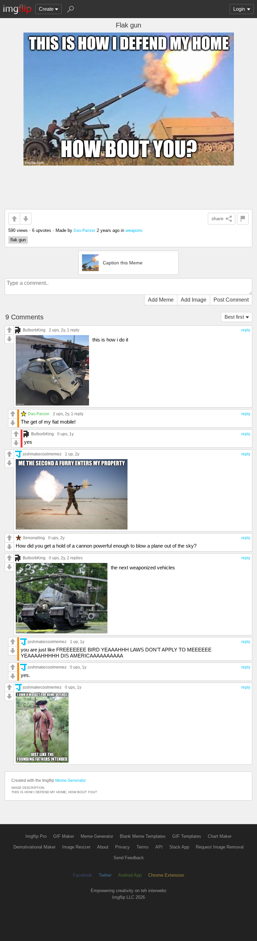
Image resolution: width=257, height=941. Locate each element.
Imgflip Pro (36, 836)
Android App (130, 875)
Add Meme (161, 300)
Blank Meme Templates (143, 836)
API (159, 847)
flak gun (18, 239)
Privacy (122, 847)
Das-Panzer (84, 230)
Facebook (82, 875)
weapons (134, 230)
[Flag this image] (243, 219)
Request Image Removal (220, 847)
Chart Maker (220, 836)
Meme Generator (70, 780)
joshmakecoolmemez (42, 454)
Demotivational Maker (34, 847)
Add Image (193, 300)
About (102, 847)
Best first (234, 317)
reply (245, 330)
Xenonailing (34, 538)
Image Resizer (76, 847)
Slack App (179, 847)
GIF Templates (186, 836)
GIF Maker (63, 836)
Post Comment (231, 300)
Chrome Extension (166, 875)
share (217, 218)
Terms (143, 847)
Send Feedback (128, 857)
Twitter (105, 875)
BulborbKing (34, 330)
